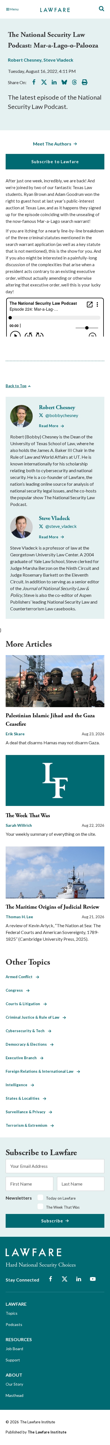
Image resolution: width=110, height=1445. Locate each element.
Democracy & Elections (28, 1044)
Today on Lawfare (61, 1198)
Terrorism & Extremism (28, 1125)
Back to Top (16, 386)
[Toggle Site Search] (101, 9)
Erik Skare (15, 733)
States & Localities (24, 1098)
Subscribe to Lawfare (55, 161)
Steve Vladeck (58, 59)
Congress (16, 990)
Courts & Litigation (24, 1004)
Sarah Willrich (19, 825)
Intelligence (18, 1085)
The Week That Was (28, 815)
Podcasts (14, 1324)
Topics (11, 1313)
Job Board (14, 1348)
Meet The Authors (52, 143)
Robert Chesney (24, 59)
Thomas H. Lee (19, 916)
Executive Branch (23, 1058)
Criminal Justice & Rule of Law (34, 1017)
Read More (48, 426)
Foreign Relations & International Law (41, 1071)
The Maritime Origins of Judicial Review (52, 907)
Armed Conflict (21, 976)
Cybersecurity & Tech (27, 1031)
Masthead (14, 1395)
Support (13, 1359)
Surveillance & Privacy (27, 1112)
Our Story (14, 1384)
